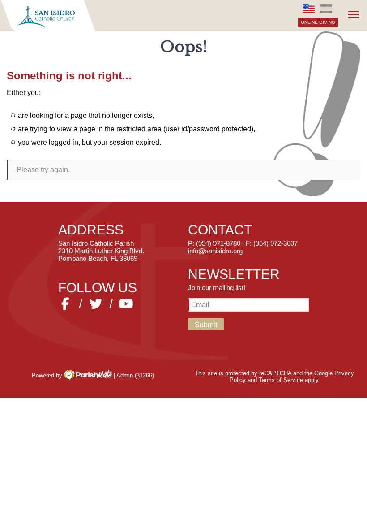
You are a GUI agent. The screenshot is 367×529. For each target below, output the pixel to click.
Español (326, 8)
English (309, 8)
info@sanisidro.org (215, 251)
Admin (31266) (135, 375)
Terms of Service (281, 380)
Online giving (318, 22)
